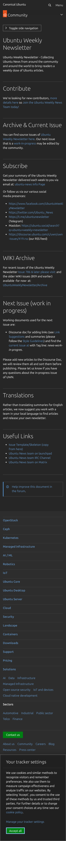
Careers (41, 744)
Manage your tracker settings (25, 821)
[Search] (50, 5)
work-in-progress (25, 143)
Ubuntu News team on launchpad (30, 453)
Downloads (10, 643)
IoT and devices (43, 689)
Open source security (16, 689)
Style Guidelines (33, 341)
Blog (51, 744)
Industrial (27, 713)
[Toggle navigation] (61, 14)
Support (8, 651)
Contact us (13, 734)
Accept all (15, 830)
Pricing (7, 660)
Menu (59, 5)
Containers (10, 634)
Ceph (6, 529)
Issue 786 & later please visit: (37, 272)
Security (8, 616)
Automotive (10, 713)
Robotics (9, 564)
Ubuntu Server (12, 599)
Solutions (9, 669)
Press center (27, 749)
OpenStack (10, 520)
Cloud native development (20, 695)
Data (11, 678)
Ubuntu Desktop (14, 590)
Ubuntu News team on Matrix (28, 462)
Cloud (7, 607)
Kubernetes (10, 537)
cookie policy (14, 812)
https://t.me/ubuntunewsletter (29, 216)
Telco (6, 718)
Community (25, 744)
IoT (5, 572)
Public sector (44, 713)
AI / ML (8, 555)
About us (8, 744)
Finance (18, 718)
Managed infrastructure (19, 546)
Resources (9, 749)
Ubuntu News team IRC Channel (29, 457)
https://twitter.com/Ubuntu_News (31, 212)
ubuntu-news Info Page (30, 184)
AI (4, 678)
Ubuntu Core (11, 581)
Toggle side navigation (23, 28)
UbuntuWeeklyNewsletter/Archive (25, 285)
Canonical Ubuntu (14, 4)
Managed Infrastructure (18, 683)
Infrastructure (26, 678)
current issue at (19, 345)
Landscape (10, 625)
